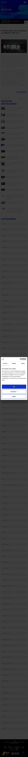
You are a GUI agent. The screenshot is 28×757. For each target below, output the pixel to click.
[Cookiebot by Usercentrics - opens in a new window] (20, 359)
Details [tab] (14, 363)
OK (14, 386)
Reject (14, 396)
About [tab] (23, 363)
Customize (13, 391)
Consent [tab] (5, 363)
